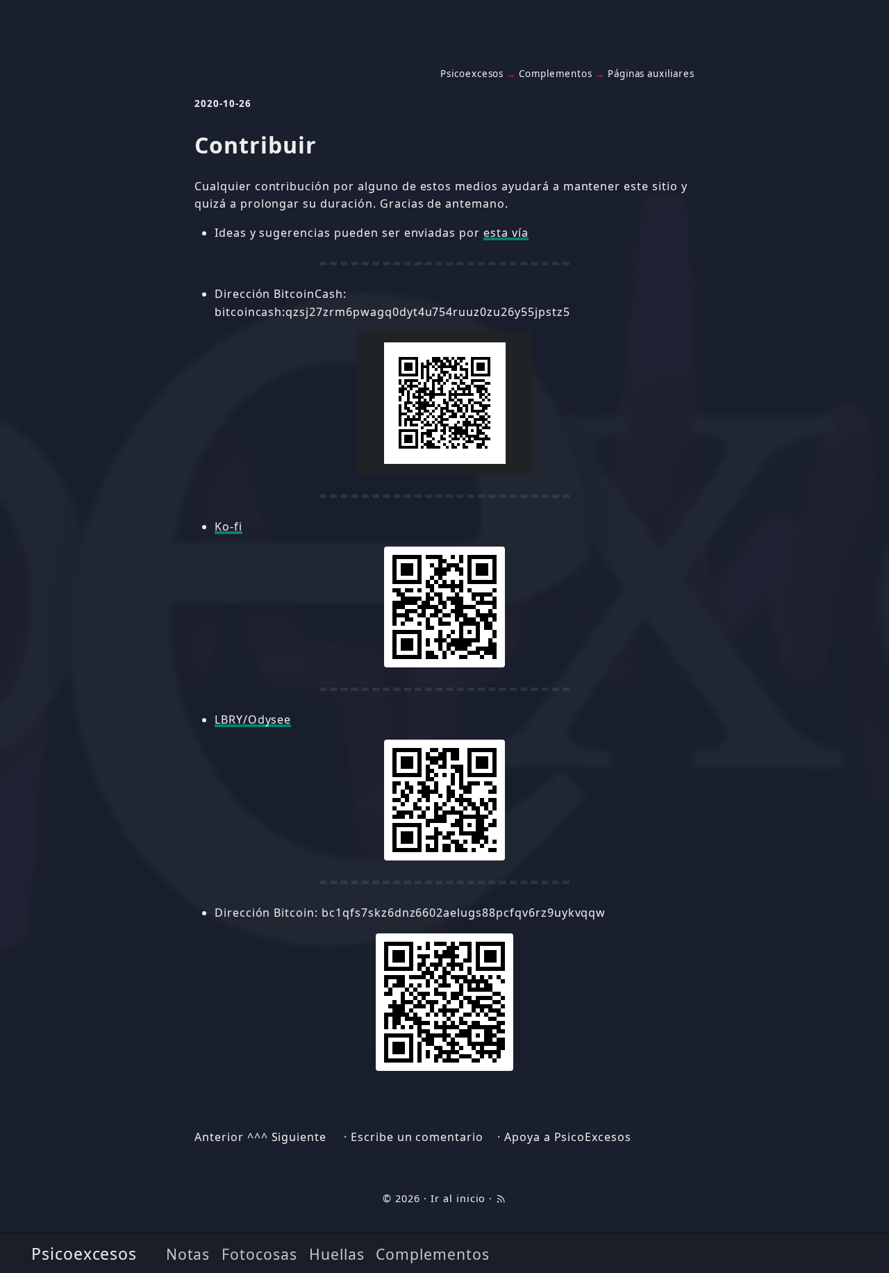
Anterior (219, 1137)
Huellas (337, 1254)
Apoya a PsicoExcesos (567, 1137)
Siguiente (299, 1137)
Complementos (433, 1254)
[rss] (501, 1198)
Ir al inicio (458, 1198)
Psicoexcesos (84, 1253)
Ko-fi (228, 526)
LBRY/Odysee (253, 719)
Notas (188, 1254)
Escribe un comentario (417, 1137)
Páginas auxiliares (651, 73)
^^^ (257, 1137)
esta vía (506, 232)
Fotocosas (259, 1254)
